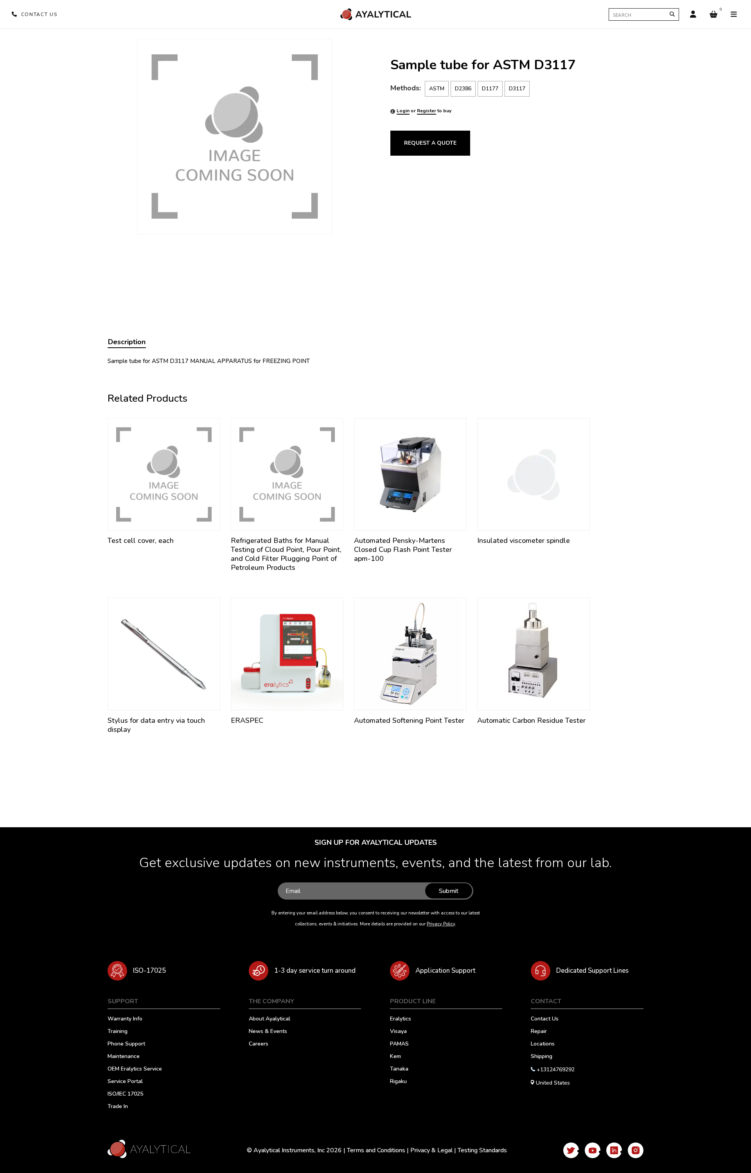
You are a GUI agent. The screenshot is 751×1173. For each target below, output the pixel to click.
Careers (258, 1044)
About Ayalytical (269, 1019)
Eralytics (400, 1019)
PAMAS (399, 1044)
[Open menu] (733, 14)
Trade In (118, 1107)
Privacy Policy (441, 924)
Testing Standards (482, 1150)
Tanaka (399, 1069)
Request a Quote (430, 143)
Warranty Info (125, 1019)
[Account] (693, 14)
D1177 (490, 88)
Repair (539, 1032)
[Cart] (713, 14)
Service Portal (125, 1082)
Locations (543, 1044)
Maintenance (124, 1057)
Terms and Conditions (376, 1150)
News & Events (268, 1032)
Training (118, 1032)
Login (403, 111)
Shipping (541, 1057)
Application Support (445, 970)
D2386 (463, 88)
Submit (448, 891)
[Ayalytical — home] (375, 14)
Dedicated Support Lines (592, 970)
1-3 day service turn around (315, 970)
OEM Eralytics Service (135, 1069)
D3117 (517, 88)
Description (127, 342)
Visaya (398, 1032)
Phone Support (126, 1044)
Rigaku (398, 1082)
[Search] (672, 14)
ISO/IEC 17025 (125, 1094)
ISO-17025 (149, 970)
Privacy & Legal (431, 1150)
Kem (395, 1057)
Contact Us (545, 1019)
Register (426, 111)
